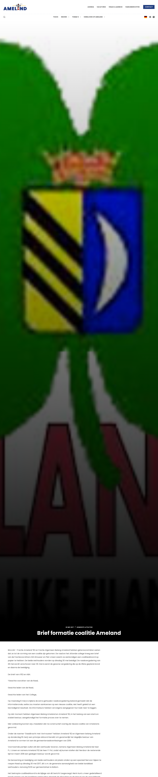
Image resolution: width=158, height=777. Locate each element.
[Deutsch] (145, 17)
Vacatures (101, 7)
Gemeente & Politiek (85, 627)
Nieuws (64, 17)
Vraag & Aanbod (115, 7)
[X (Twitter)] (154, 17)
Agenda (91, 7)
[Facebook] (150, 17)
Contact (149, 7)
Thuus (55, 17)
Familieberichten (132, 7)
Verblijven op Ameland (93, 17)
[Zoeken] (4, 17)
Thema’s (75, 17)
